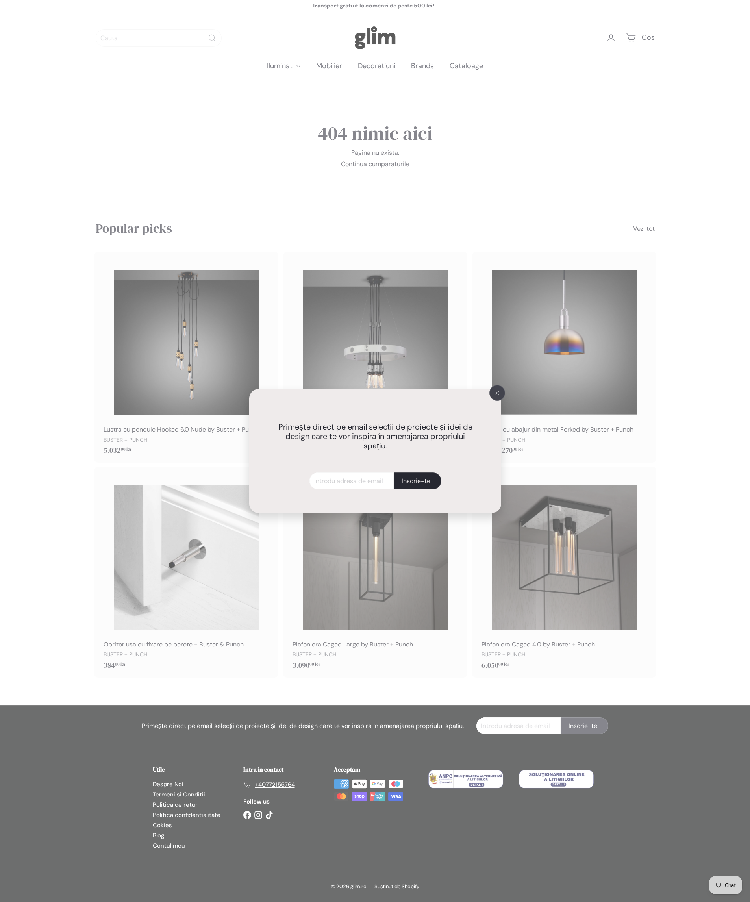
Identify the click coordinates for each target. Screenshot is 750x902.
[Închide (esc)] (497, 393)
